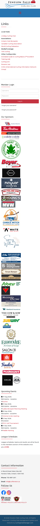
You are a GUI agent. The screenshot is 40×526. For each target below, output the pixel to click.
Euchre (5, 401)
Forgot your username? (9, 105)
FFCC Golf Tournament (11, 423)
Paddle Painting (8, 430)
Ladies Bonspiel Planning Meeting (15, 409)
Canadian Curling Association (11, 44)
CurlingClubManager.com (24, 523)
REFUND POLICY (21, 502)
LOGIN (6, 447)
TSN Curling (5, 51)
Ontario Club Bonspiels (9, 41)
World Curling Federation (10, 46)
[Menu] (20, 13)
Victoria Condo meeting (11, 416)
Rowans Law (5, 64)
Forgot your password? (9, 110)
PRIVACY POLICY (7, 502)
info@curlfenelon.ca (13, 481)
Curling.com (5, 62)
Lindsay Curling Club (8, 36)
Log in (20, 101)
